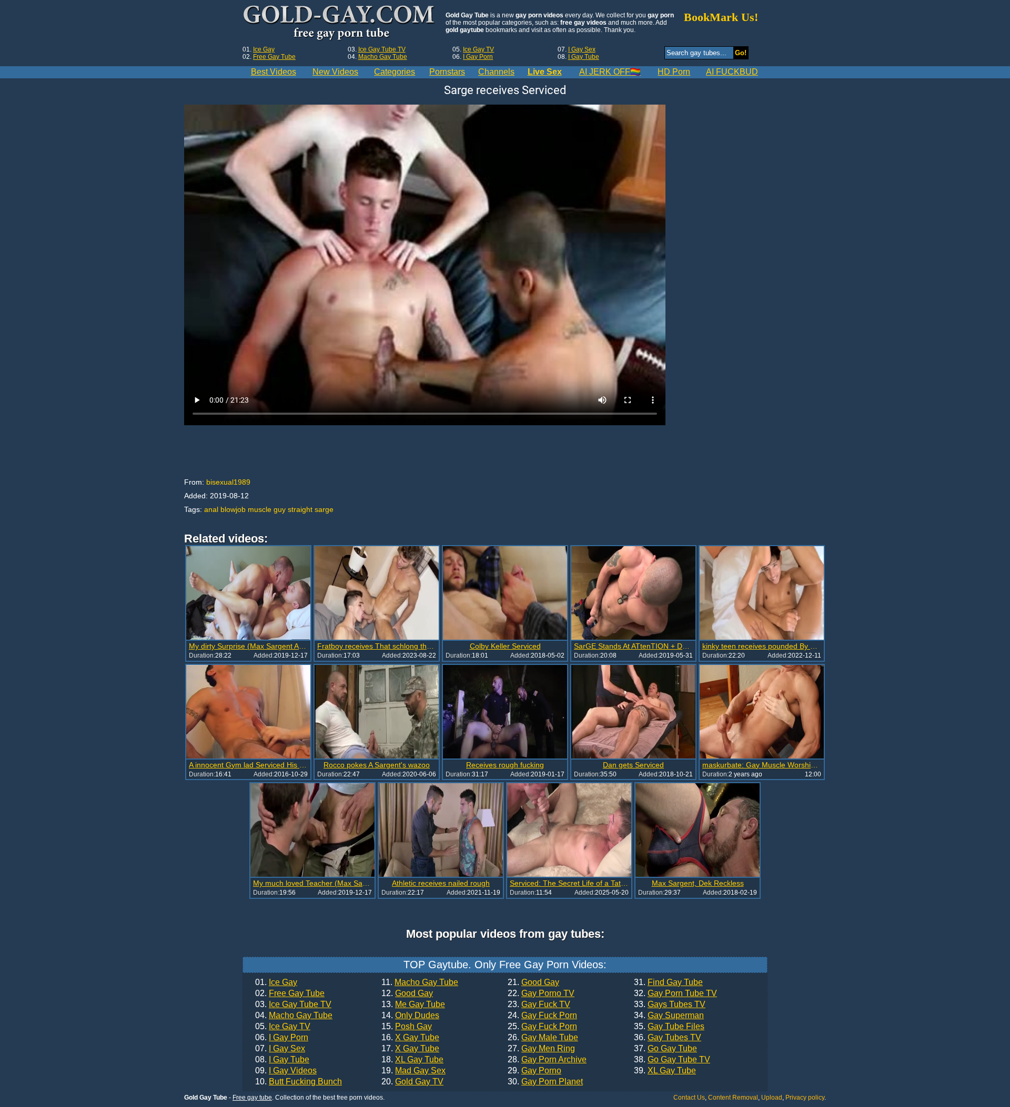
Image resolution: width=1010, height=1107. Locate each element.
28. (547, 1059)
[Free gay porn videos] (340, 23)
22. (541, 993)
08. (282, 1059)
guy (280, 509)
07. (280, 1048)
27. (541, 1048)
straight (300, 509)
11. (419, 982)
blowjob (233, 509)
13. (413, 1004)
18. (412, 1059)
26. (543, 1037)
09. (286, 1071)
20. (412, 1082)
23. (539, 1004)
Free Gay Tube (274, 56)
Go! (740, 53)
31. (668, 982)
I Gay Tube (583, 56)
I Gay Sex (581, 49)
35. (669, 1026)
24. (542, 1015)
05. (282, 1026)
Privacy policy (804, 1097)
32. (675, 993)
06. (281, 1037)
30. (545, 1082)
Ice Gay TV (478, 49)
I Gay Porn (478, 56)
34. (669, 1015)
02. (290, 993)
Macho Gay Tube (382, 56)
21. (533, 982)
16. (410, 1037)
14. (410, 1015)
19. (413, 1071)
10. (298, 1082)
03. (293, 1004)
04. (293, 1015)
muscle (259, 509)
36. (667, 1037)
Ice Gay (264, 49)
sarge (324, 509)
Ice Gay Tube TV (382, 49)
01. (276, 982)
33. (669, 1004)
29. (534, 1071)
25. (542, 1026)
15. (406, 1026)
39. (665, 1071)
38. (672, 1059)
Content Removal (733, 1097)
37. (665, 1048)
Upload (771, 1097)
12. (407, 993)
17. (410, 1048)
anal (211, 509)
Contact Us (689, 1097)
